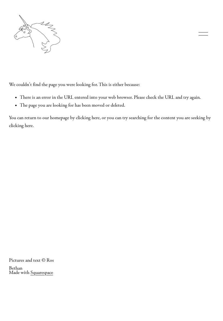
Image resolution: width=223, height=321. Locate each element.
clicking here (88, 118)
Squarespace (41, 273)
